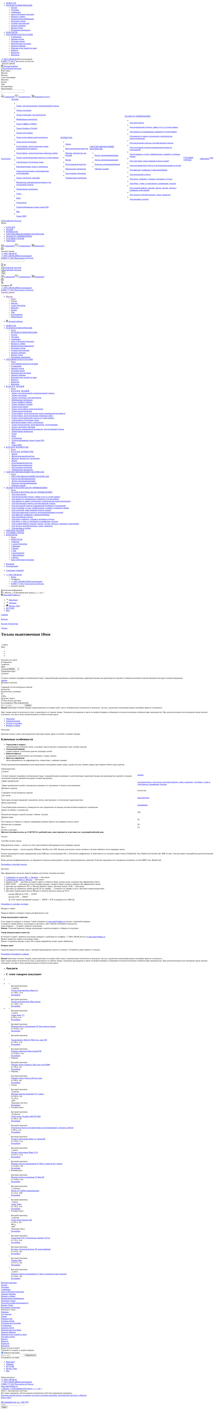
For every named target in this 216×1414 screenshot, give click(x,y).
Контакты (5, 1346)
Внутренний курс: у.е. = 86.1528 (14, 1402)
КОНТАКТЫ (16, 539)
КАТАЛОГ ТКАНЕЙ (20, 391)
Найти (4, 1407)
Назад (13, 299)
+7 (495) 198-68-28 (9, 59)
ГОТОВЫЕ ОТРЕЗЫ (15, 238)
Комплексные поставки (11, 1330)
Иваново (14, 308)
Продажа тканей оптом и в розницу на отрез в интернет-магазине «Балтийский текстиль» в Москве (43, 1395)
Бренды (4, 1339)
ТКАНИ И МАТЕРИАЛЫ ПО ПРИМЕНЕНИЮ (31, 492)
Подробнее (15, 995)
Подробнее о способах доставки (14, 904)
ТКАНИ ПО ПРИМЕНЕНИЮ (19, 236)
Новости (4, 1341)
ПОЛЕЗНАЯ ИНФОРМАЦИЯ (24, 332)
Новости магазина (12, 1353)
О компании (6, 1325)
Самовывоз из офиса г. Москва (19, 880)
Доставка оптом (8, 1337)
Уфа (12, 312)
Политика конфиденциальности (14, 1303)
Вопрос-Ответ (7, 1305)
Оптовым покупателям (11, 1323)
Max (8, 610)
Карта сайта (6, 1397)
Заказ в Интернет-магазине (12, 1292)
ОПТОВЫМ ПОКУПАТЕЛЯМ (24, 364)
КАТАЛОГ (10, 227)
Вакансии (5, 1343)
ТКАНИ (9, 229)
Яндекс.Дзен (14, 606)
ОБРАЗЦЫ (10, 241)
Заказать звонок (7, 292)
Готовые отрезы (7, 1321)
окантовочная (143, 798)
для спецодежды (144, 782)
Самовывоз (6, 1289)
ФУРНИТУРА (12, 232)
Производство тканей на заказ (14, 1334)
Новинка (5, 1312)
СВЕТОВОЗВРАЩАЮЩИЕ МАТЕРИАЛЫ (25, 234)
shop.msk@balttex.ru (12, 595)
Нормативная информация (12, 1298)
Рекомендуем (6, 1319)
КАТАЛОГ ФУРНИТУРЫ (22, 452)
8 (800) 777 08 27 (8, 61)
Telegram (12, 603)
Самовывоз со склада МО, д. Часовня (22, 877)
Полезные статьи (8, 1301)
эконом (4, 680)
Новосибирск (16, 317)
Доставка (5, 1287)
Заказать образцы (8, 1294)
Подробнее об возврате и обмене (15, 954)
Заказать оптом (7, 1328)
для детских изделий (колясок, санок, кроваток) (172, 782)
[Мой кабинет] (2, 249)
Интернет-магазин (9, 1283)
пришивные (142, 805)
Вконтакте (13, 600)
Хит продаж (6, 1314)
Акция (4, 1316)
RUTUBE (10, 608)
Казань (14, 310)
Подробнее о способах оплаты (14, 864)
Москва (14, 303)
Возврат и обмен (8, 1296)
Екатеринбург (17, 314)
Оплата (4, 1285)
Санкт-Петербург (18, 305)
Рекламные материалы (10, 1307)
